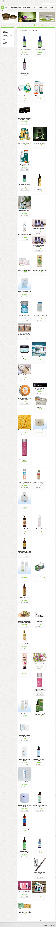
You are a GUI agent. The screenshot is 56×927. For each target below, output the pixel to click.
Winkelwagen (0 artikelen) (48, 24)
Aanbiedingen (16, 1)
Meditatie (40, 7)
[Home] (2, 7)
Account (37, 24)
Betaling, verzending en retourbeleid (7, 36)
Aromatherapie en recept (6, 39)
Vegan (45, 7)
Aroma (6, 7)
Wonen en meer (26, 7)
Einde (52, 920)
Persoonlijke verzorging (16, 7)
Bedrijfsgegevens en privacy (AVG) (7, 33)
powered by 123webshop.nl (49, 925)
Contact (4, 31)
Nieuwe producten (8, 1)
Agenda (4, 43)
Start (1, 1)
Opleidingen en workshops (6, 41)
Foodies (51, 7)
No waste (4, 10)
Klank (34, 7)
